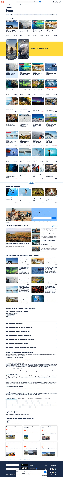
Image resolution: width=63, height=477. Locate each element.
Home (6, 459)
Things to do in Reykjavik (24, 459)
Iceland (9, 459)
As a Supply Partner (52, 464)
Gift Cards (46, 469)
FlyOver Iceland (8, 317)
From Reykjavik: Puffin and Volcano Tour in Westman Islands (30, 427)
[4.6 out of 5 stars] (8, 423)
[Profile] (60, 1)
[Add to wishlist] (17, 21)
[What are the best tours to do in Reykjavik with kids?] (56, 332)
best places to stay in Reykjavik (35, 394)
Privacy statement (8, 222)
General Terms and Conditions (34, 469)
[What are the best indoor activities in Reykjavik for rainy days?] (56, 340)
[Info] (9, 62)
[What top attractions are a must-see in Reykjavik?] (56, 311)
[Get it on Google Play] (24, 465)
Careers (46, 465)
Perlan (7, 316)
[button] (12, 28)
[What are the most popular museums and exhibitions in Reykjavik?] (56, 348)
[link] (12, 28)
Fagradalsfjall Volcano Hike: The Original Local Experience (31, 443)
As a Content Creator (53, 465)
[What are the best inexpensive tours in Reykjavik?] (56, 344)
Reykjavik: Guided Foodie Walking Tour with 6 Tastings (48, 427)
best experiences (25, 414)
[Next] (57, 29)
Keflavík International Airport (10, 314)
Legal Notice (31, 465)
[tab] (11, 398)
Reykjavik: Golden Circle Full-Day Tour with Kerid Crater (49, 443)
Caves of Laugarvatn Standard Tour (11, 426)
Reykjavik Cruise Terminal (10, 315)
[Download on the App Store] (24, 468)
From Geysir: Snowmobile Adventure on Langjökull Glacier (13, 443)
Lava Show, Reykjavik (9, 318)
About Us (46, 464)
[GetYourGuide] (2, 1)
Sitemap (31, 472)
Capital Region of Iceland (15, 459)
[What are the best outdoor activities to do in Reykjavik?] (56, 336)
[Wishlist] (53, 1)
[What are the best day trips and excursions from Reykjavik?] (56, 327)
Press (45, 468)
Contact (31, 464)
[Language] (57, 1)
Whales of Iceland (30, 360)
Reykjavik (23, 355)
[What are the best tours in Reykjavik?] (56, 323)
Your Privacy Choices (32, 468)
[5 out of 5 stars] (31, 428)
